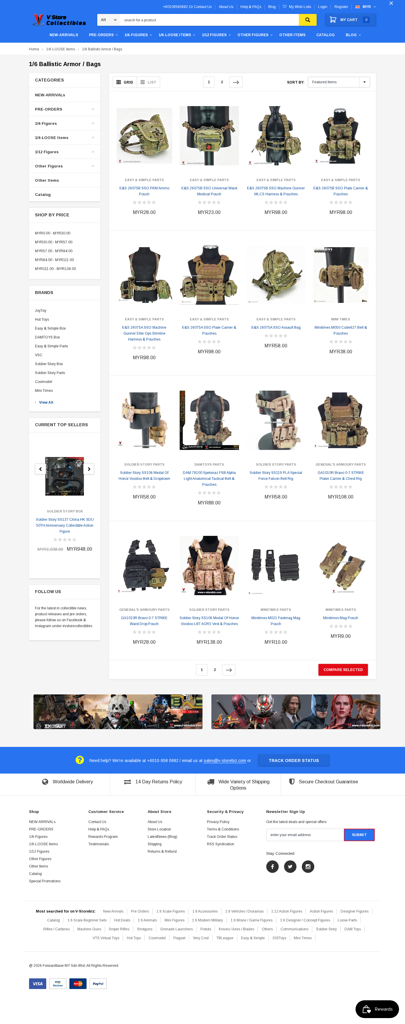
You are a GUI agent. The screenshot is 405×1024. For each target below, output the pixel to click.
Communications (294, 929)
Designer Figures (355, 911)
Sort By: (295, 82)
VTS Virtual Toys (106, 938)
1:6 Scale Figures (171, 911)
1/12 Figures (214, 35)
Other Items (292, 35)
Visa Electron (57, 981)
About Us (155, 822)
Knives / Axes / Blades (236, 929)
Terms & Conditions (223, 829)
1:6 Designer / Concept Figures (305, 920)
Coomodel (43, 382)
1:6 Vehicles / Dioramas (244, 911)
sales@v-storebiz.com (225, 760)
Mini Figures (174, 920)
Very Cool (201, 938)
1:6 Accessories (205, 911)
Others (267, 929)
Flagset (179, 938)
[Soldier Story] (118, 711)
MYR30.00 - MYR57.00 (53, 242)
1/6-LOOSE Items (175, 35)
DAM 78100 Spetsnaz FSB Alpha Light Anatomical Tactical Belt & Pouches (209, 479)
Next (236, 82)
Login (322, 7)
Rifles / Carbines (56, 929)
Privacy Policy (218, 822)
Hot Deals (122, 920)
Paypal (98, 981)
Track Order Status (294, 760)
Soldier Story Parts (50, 373)
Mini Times (44, 391)
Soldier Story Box (49, 364)
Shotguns (144, 929)
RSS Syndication (220, 844)
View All (46, 402)
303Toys (279, 938)
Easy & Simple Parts (51, 346)
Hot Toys (42, 319)
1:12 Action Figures (286, 911)
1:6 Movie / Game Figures (251, 920)
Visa (37, 981)
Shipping (155, 844)
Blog (351, 35)
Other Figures (252, 35)
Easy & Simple (253, 938)
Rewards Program (103, 837)
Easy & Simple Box (50, 328)
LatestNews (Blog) (162, 837)
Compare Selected (343, 670)
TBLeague (224, 938)
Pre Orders (140, 911)
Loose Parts (347, 920)
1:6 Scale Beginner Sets (87, 920)
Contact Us (97, 822)
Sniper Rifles (119, 929)
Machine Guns (89, 929)
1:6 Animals (147, 920)
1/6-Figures (136, 35)
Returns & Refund (162, 851)
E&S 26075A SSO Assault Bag (276, 327)
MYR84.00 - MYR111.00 (54, 260)
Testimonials (98, 844)
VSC (38, 355)
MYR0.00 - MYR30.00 (52, 233)
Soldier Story (326, 929)
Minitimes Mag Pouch (340, 618)
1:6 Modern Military (207, 920)
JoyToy (40, 311)
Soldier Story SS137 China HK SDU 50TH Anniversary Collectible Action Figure (65, 525)
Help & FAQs (98, 829)
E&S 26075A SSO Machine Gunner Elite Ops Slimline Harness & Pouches (144, 333)
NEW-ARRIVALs (64, 35)
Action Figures (321, 911)
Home (34, 49)
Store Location (159, 829)
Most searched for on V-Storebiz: (66, 911)
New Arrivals (113, 911)
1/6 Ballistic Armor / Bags (102, 49)
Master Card (78, 981)
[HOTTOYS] (295, 711)
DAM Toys (353, 929)
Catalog (325, 35)
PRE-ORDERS (101, 35)
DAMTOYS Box (47, 337)
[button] (64, 80)
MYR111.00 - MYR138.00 (55, 269)
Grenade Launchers (176, 929)
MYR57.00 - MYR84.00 (53, 251)
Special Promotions (44, 881)
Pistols (205, 929)
